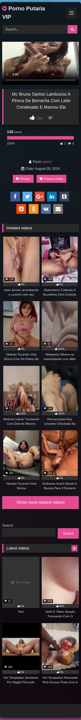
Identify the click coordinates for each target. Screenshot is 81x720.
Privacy (25, 178)
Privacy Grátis (53, 178)
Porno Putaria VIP (23, 12)
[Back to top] (67, 707)
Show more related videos (40, 502)
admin (47, 162)
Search (7, 525)
